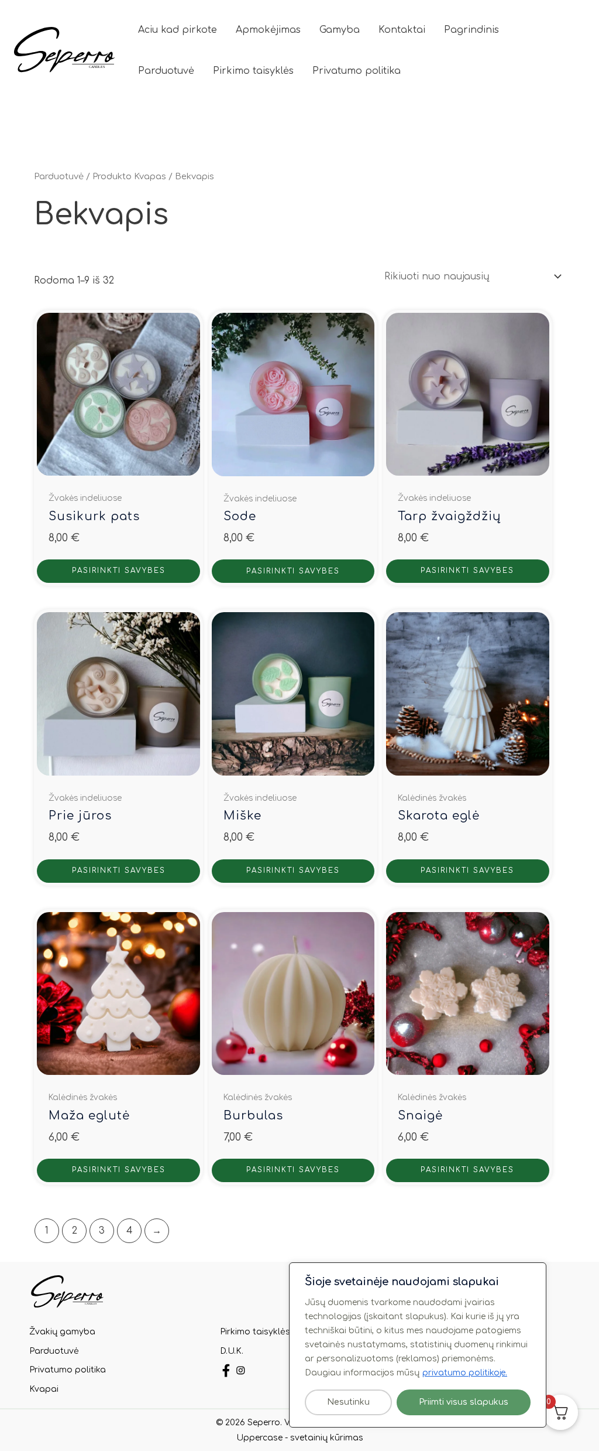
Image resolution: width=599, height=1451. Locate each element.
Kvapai (43, 1389)
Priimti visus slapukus (463, 1402)
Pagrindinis (471, 30)
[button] (557, 50)
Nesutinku (348, 1402)
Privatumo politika (356, 71)
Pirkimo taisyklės (253, 71)
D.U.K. (231, 1351)
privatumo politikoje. (464, 1372)
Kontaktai (401, 30)
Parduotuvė (166, 71)
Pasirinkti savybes (119, 570)
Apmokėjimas (268, 30)
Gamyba (339, 30)
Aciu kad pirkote (177, 30)
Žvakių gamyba (62, 1331)
